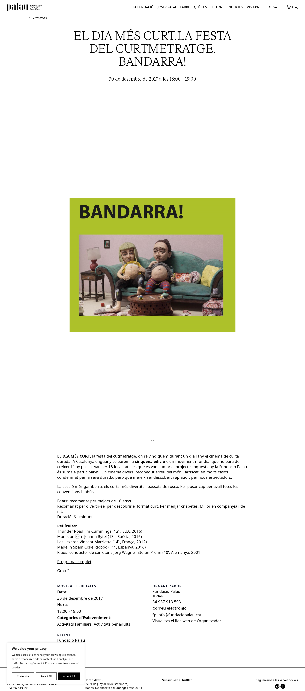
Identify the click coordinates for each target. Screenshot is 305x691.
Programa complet (74, 561)
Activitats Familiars (74, 624)
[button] (143, 7)
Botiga (271, 7)
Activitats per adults (112, 624)
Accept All (69, 676)
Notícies (236, 7)
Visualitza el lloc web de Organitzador (186, 620)
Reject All (46, 676)
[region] (46, 663)
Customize (23, 676)
